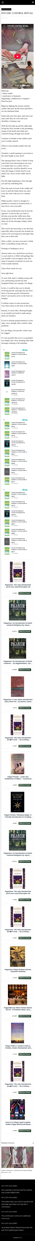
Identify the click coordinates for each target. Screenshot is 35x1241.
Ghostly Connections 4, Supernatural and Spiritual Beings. (16, 1170)
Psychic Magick (6, 9)
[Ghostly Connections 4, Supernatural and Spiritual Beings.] (17, 1167)
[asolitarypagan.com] (2, 3)
